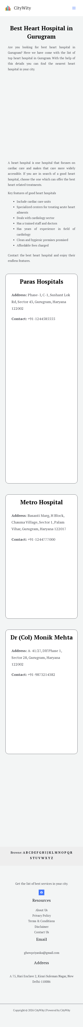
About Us (41, 910)
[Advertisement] (41, 116)
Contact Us (41, 932)
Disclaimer (42, 927)
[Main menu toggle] (74, 8)
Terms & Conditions (41, 921)
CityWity (22, 8)
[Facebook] (41, 892)
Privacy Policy (41, 915)
